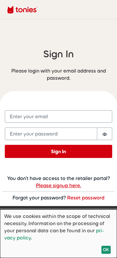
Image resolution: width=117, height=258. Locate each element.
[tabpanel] (58, 135)
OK (106, 250)
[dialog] (58, 233)
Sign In (58, 151)
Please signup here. (58, 185)
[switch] (104, 134)
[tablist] (58, 54)
